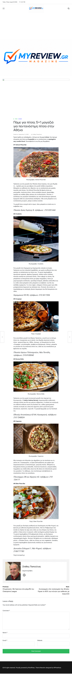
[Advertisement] (36, 26)
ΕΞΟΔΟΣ (20, 118)
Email (5, 640)
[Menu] (4, 8)
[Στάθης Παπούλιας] (13, 571)
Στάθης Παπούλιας (37, 134)
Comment (6, 610)
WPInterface (57, 667)
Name (5, 632)
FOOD (16, 118)
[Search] (68, 8)
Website (39, 640)
